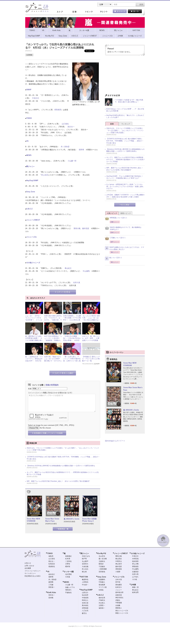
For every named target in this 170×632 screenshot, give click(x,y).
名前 (29, 389)
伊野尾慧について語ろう (118, 218)
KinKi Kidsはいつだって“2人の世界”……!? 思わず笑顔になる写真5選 (125, 110)
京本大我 (118, 579)
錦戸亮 (84, 559)
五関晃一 (102, 605)
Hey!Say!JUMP (32, 180)
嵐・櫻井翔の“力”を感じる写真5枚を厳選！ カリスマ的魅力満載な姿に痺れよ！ (34, 339)
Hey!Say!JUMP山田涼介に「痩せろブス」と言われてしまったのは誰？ (125, 116)
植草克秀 (135, 592)
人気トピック (112, 213)
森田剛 (50, 582)
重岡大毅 (77, 228)
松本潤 (67, 559)
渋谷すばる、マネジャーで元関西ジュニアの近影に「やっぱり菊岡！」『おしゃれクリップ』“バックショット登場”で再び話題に (63, 449)
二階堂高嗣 (103, 569)
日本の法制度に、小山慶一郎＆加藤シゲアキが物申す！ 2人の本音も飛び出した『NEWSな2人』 (72, 320)
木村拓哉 (135, 559)
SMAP (28, 90)
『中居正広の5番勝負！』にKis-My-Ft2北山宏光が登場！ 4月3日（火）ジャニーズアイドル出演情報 (72, 340)
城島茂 (50, 556)
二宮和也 (68, 561)
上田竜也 (85, 582)
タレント (103, 12)
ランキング (125, 124)
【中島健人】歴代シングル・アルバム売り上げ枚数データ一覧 (91, 359)
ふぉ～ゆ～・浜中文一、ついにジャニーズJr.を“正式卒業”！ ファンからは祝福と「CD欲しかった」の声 (34, 320)
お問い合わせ (29, 566)
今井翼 (67, 577)
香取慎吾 (57, 110)
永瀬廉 (117, 605)
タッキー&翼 (69, 572)
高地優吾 (118, 585)
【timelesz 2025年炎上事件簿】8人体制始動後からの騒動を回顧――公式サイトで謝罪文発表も (61, 466)
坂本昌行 (51, 574)
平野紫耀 (118, 603)
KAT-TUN (84, 577)
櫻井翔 (67, 566)
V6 (27, 141)
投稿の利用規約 (52, 385)
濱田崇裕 (118, 569)
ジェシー (118, 590)
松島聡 (101, 590)
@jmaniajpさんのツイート (115, 441)
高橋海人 (118, 608)
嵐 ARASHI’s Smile (71, 519)
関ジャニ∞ (30, 166)
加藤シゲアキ (70, 587)
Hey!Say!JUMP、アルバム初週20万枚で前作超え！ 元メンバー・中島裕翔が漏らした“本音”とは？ (125, 177)
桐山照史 (118, 559)
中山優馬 (86, 271)
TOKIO (29, 118)
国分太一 (71, 127)
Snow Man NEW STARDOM (33, 520)
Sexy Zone (30, 192)
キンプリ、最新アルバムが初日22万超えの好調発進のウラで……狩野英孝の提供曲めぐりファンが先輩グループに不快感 (63, 473)
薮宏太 (84, 613)
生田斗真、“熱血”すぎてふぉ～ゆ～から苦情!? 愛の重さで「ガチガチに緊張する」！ (53, 360)
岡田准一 (51, 587)
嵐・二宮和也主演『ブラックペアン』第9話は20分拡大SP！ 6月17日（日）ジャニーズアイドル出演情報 (34, 361)
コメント (31, 393)
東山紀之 (68, 268)
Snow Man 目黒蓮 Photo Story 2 (89, 520)
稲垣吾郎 (135, 561)
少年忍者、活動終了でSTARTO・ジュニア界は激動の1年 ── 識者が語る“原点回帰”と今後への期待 (125, 196)
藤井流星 (85, 228)
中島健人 (102, 582)
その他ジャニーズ (33, 263)
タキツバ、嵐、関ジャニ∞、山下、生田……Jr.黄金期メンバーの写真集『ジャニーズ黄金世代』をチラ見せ (91, 340)
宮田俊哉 (102, 572)
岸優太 (117, 600)
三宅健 (50, 585)
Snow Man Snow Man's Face (52, 520)
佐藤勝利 (102, 579)
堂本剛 (50, 598)
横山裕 (84, 572)
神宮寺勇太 (119, 598)
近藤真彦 (135, 572)
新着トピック (125, 213)
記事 (74, 12)
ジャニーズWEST (33, 220)
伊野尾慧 (85, 608)
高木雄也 (85, 605)
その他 (134, 579)
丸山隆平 (85, 561)
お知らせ (28, 563)
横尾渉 (101, 564)
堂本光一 (51, 595)
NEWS (28, 155)
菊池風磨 (102, 585)
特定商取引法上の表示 (33, 576)
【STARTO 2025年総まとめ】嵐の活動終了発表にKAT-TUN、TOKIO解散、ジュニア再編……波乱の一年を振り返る (63, 458)
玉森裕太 (102, 561)
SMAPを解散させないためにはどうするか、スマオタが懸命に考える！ (126, 248)
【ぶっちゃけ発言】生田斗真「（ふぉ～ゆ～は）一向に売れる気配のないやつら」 (91, 319)
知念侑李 (85, 595)
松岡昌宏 (51, 564)
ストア (59, 12)
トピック (89, 12)
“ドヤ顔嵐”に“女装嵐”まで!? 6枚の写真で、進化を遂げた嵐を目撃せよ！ (129, 101)
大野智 (67, 564)
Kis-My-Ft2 (101, 553)
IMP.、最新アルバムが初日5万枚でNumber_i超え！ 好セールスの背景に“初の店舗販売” (58, 481)
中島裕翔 (85, 598)
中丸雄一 (85, 585)
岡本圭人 (85, 600)
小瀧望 (117, 572)
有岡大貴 (85, 603)
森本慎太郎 (119, 592)
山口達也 (65, 124)
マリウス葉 (103, 587)
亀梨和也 (85, 579)
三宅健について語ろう (118, 238)
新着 (112, 124)
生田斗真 (76, 283)
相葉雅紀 (68, 556)
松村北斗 (118, 587)
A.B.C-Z (29, 209)
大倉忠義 (85, 566)
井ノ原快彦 (65, 147)
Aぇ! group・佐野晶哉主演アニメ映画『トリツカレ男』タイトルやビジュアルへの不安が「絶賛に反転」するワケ (125, 186)
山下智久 (135, 577)
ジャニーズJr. (31, 237)
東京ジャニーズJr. (121, 611)
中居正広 (35, 98)
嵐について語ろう (115, 258)
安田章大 (85, 564)
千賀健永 (102, 566)
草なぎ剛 (135, 564)
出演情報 (29, 55)
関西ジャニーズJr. (121, 613)
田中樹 (117, 582)
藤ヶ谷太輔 (103, 559)
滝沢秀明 (68, 574)
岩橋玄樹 (118, 595)
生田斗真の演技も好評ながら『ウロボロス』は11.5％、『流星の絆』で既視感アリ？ (53, 319)
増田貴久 (68, 590)
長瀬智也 (51, 566)
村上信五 (44, 175)
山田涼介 (85, 592)
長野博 (81, 150)
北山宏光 (102, 556)
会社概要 (28, 568)
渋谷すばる (86, 556)
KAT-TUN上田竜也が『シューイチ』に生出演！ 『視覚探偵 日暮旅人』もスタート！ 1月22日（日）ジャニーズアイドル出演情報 (53, 341)
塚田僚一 (102, 608)
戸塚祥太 (102, 600)
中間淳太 (118, 561)
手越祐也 (68, 592)
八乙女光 (85, 611)
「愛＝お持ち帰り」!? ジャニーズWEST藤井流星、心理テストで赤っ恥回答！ (72, 360)
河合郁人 (102, 603)
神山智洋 (118, 564)
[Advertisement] (125, 75)
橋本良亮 (102, 598)
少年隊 (133, 585)
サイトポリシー (30, 573)
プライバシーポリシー (33, 571)
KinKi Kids (51, 592)
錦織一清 (135, 587)
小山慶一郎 (72, 161)
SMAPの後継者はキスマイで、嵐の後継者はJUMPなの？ (125, 228)
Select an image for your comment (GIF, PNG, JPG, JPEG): (51, 425)
